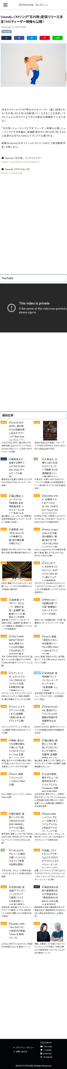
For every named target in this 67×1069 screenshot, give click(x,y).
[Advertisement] (33, 96)
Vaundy (6, 31)
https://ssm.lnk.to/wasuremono (20, 161)
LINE (57, 38)
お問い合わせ (22, 1051)
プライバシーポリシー (25, 1047)
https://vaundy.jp (12, 173)
